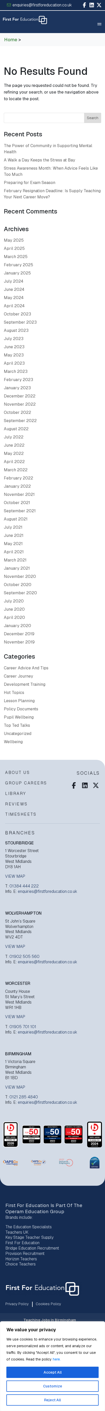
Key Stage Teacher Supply (29, 1237)
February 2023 (18, 379)
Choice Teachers (20, 1264)
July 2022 (13, 437)
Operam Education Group (34, 1211)
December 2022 (19, 396)
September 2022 (20, 420)
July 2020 (14, 601)
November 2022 (20, 404)
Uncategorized (17, 733)
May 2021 (13, 543)
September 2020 (20, 593)
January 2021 (17, 568)
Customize (52, 1386)
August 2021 (16, 519)
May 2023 (14, 355)
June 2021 (13, 535)
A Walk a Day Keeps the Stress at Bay (39, 160)
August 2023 (16, 330)
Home (10, 40)
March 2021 (15, 560)
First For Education (22, 1242)
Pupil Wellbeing (19, 717)
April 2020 (14, 617)
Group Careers (26, 783)
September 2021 (20, 511)
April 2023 (14, 363)
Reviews (16, 804)
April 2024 (14, 306)
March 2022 (16, 470)
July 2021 (13, 527)
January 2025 (17, 273)
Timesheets (20, 814)
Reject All (52, 1400)
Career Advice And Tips (26, 668)
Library (15, 793)
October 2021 (17, 502)
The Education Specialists (28, 1227)
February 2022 (18, 478)
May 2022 (14, 453)
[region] (52, 1366)
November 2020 (20, 576)
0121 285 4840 (23, 1097)
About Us (17, 772)
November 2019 (19, 642)
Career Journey (18, 676)
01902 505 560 (24, 956)
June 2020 (14, 609)
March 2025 (16, 256)
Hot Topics (14, 692)
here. (57, 1359)
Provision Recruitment (25, 1253)
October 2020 (17, 584)
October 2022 (17, 412)
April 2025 (14, 248)
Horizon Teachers (21, 1259)
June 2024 (14, 289)
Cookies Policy (48, 1304)
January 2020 (17, 625)
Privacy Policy (17, 1304)
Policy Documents (21, 709)
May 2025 (14, 240)
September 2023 (20, 322)
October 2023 (17, 314)
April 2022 (14, 461)
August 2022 (16, 429)
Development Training (24, 684)
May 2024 (14, 297)
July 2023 (13, 338)
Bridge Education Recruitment (32, 1248)
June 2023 (14, 347)
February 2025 (18, 265)
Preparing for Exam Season (29, 182)
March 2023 (16, 371)
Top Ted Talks (17, 725)
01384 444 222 (24, 886)
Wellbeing (13, 741)
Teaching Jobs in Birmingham (49, 1320)
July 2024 (13, 281)
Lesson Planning (19, 700)
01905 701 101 (22, 1026)
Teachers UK (17, 1232)
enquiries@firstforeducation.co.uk (41, 5)
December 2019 (19, 634)
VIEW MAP (15, 876)
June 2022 (14, 445)
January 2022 (17, 486)
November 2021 (19, 494)
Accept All (53, 1372)
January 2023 (17, 388)
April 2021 (14, 552)
